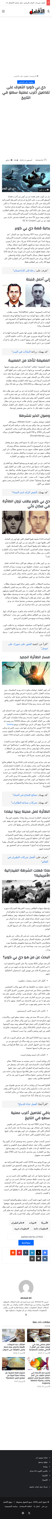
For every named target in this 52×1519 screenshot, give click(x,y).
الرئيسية (33, 76)
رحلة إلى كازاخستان (24, 270)
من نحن (44, 1506)
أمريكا (44, 1222)
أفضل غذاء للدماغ (28, 1104)
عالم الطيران (17, 1222)
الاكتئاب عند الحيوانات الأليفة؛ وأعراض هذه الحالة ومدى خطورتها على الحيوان (14, 1347)
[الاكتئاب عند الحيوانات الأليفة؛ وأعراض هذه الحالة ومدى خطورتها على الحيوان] (13, 1335)
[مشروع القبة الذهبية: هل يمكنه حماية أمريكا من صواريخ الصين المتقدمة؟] (13, 1363)
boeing (10, 724)
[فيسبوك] (45, 1252)
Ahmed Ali (39, 160)
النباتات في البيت (22, 351)
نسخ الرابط (26, 1243)
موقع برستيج (43, 1462)
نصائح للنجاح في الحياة (25, 795)
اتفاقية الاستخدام (25, 1506)
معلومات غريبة (20, 1228)
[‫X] (38, 1252)
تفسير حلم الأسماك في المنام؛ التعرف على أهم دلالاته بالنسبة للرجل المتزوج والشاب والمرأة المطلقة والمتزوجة (39, 1378)
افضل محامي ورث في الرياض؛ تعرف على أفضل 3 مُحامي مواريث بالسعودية (39, 1347)
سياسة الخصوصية (11, 1506)
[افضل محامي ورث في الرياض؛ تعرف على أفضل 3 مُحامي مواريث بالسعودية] (38, 1335)
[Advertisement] (26, 45)
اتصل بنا (37, 1506)
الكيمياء (45, 1475)
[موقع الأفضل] (37, 11)
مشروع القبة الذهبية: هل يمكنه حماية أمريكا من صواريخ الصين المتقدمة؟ (15, 1375)
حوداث (32, 1222)
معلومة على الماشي (21, 76)
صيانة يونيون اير (42, 1457)
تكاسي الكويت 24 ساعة (39, 1471)
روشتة (45, 1466)
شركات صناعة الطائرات (24, 802)
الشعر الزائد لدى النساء (25, 492)
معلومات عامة (40, 1228)
